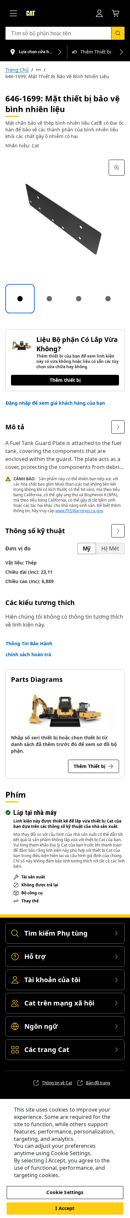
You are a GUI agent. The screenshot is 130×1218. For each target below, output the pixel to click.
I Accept (64, 1208)
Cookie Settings (64, 1192)
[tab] (20, 298)
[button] (55, 403)
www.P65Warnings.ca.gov (79, 511)
